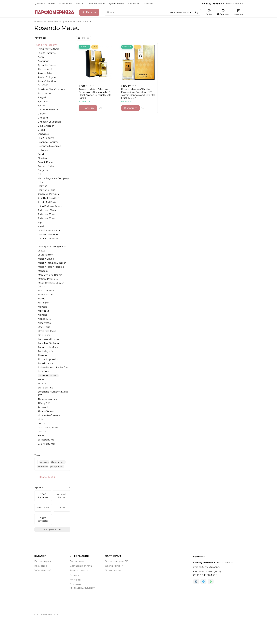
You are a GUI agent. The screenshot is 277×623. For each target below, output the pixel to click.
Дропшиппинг (116, 3)
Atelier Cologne (47, 77)
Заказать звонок (234, 3)
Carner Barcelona (48, 109)
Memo (41, 298)
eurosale (44, 462)
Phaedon (43, 355)
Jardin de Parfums (48, 194)
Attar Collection (47, 81)
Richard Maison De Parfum (53, 367)
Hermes (42, 186)
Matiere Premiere (48, 279)
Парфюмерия (42, 561)
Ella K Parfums (46, 138)
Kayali (41, 226)
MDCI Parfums (46, 290)
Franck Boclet (46, 162)
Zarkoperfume (46, 439)
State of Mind (45, 387)
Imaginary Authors (48, 49)
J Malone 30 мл (46, 214)
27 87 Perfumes (47, 443)
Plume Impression (48, 359)
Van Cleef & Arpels (48, 427)
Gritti (41, 174)
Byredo (42, 105)
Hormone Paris (46, 190)
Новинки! (43, 466)
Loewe (41, 250)
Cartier (42, 113)
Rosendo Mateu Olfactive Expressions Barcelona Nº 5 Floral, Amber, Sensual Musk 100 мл (95, 93)
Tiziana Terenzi (46, 411)
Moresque (43, 310)
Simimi (42, 383)
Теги (37, 455)
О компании (65, 3)
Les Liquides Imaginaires (52, 246)
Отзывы (80, 3)
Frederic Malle (46, 166)
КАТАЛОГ (40, 556)
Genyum (43, 170)
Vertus (41, 423)
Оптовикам (134, 3)
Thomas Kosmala (47, 399)
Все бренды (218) (52, 529)
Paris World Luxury (48, 339)
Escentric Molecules (49, 146)
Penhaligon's (45, 351)
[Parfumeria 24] (54, 12)
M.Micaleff (43, 302)
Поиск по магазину (179, 12)
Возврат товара (96, 3)
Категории (40, 37)
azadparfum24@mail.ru (206, 567)
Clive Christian (46, 125)
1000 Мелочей (43, 570)
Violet (41, 419)
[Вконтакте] (196, 581)
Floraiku (42, 158)
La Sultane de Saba (49, 230)
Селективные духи (47, 44)
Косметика (40, 565)
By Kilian (43, 101)
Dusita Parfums (47, 53)
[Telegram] (203, 581)
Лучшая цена (58, 462)
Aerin (41, 57)
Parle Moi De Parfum (49, 343)
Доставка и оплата (45, 3)
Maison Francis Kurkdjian (52, 262)
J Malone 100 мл (47, 210)
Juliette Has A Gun (48, 198)
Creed (41, 129)
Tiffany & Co (44, 403)
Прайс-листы (47, 477)
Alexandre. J (45, 69)
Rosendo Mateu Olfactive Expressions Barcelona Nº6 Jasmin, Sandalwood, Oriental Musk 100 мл (138, 93)
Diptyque (43, 134)
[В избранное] (100, 108)
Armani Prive (45, 73)
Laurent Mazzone (48, 234)
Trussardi (43, 407)
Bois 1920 (43, 85)
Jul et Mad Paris (47, 202)
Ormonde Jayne (47, 331)
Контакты (149, 3)
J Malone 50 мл (46, 218)
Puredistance (45, 363)
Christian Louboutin (49, 121)
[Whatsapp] (211, 581)
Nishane (42, 314)
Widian (42, 431)
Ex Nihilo (43, 150)
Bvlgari (42, 97)
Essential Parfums (48, 142)
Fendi (41, 154)
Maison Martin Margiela (51, 266)
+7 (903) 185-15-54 (212, 3)
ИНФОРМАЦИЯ (79, 556)
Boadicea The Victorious (51, 89)
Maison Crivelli (46, 258)
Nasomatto (44, 323)
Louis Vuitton (45, 254)
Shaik (41, 379)
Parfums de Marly (48, 347)
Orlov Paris (44, 327)
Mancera (43, 271)
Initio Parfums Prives (49, 206)
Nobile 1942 (44, 318)
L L (39, 242)
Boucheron (44, 93)
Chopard (43, 117)
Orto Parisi (44, 335)
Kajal (40, 222)
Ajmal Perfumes (47, 65)
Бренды (39, 487)
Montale (42, 306)
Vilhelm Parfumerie (49, 415)
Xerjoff (41, 435)
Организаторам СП (116, 561)
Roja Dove (43, 371)
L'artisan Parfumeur (49, 238)
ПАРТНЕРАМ (113, 556)
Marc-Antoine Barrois (50, 275)
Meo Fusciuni (45, 294)
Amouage (43, 61)
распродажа (56, 466)
